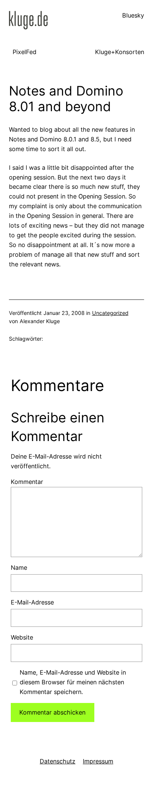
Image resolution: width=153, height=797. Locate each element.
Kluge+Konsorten (119, 52)
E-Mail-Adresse (32, 602)
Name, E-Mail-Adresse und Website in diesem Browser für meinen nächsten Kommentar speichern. (73, 682)
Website (22, 637)
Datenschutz (57, 761)
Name (19, 567)
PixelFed (24, 52)
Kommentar (27, 481)
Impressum (98, 761)
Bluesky (133, 15)
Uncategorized (110, 313)
